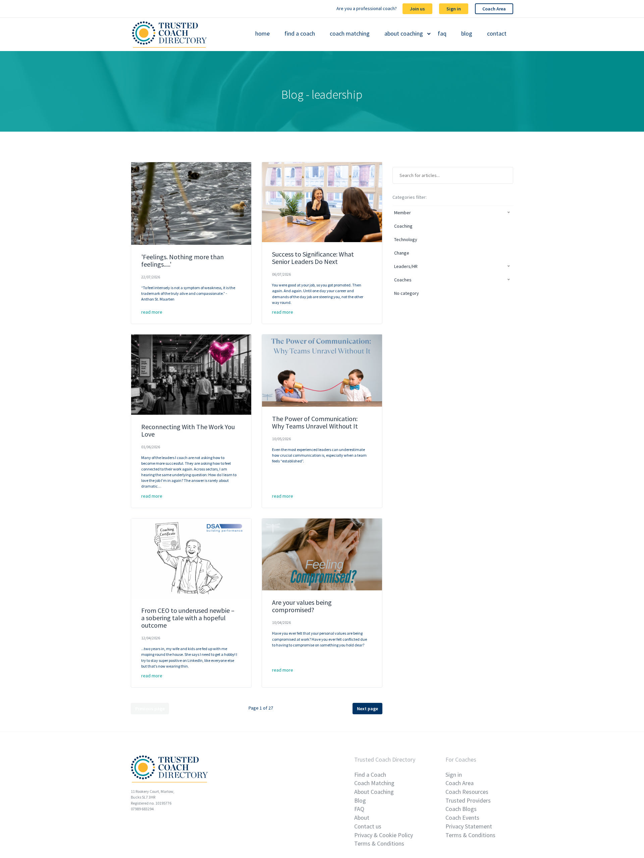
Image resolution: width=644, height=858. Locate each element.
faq (442, 33)
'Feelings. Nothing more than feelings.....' (182, 260)
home (262, 33)
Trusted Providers (468, 800)
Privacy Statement (468, 826)
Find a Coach (370, 774)
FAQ (359, 809)
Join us (417, 9)
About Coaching (374, 792)
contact (496, 33)
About (361, 817)
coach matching (350, 33)
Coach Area (494, 9)
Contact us (367, 826)
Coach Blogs (461, 809)
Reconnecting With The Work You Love (188, 430)
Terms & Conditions (379, 843)
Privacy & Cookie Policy (383, 835)
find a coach (299, 33)
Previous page (150, 709)
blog (466, 33)
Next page (367, 709)
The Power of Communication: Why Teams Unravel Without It (315, 422)
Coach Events (462, 817)
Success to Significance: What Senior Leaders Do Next (313, 258)
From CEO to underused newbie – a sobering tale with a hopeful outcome (187, 617)
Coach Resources (466, 792)
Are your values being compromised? (302, 606)
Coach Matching (374, 783)
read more (151, 312)
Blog (360, 800)
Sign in (453, 9)
